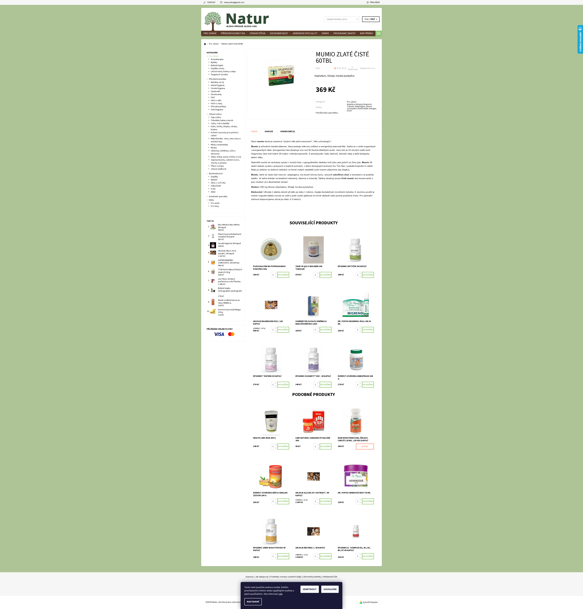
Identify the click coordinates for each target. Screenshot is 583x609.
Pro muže (215, 203)
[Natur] (241, 19)
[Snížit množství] (276, 276)
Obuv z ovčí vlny (218, 182)
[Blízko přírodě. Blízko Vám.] (205, 43)
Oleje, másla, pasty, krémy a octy (226, 156)
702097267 (211, 2)
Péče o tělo (216, 100)
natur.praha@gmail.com (234, 2)
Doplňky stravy (217, 68)
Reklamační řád (330, 577)
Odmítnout (310, 589)
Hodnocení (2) (287, 131)
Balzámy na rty (217, 82)
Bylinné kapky (217, 65)
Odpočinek (216, 185)
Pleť (213, 97)
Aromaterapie (217, 59)
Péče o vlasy (216, 103)
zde (280, 594)
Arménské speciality (305, 33)
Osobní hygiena (218, 88)
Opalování (215, 91)
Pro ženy (215, 206)
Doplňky (214, 176)
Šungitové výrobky (219, 74)
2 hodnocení (353, 68)
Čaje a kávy (216, 117)
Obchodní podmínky (312, 577)
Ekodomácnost (279, 33)
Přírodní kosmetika (233, 33)
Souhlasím (330, 589)
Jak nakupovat (261, 577)
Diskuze (269, 131)
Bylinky (214, 62)
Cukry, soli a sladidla (220, 123)
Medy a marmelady (219, 144)
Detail (365, 446)
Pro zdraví (209, 33)
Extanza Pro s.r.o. (368, 68)
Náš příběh (366, 33)
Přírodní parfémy (218, 106)
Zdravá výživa (257, 33)
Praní (213, 188)
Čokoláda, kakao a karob (222, 120)
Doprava (249, 577)
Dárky (325, 33)
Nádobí (214, 179)
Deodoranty (216, 94)
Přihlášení (375, 2)
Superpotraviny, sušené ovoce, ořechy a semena (225, 161)
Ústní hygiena (217, 109)
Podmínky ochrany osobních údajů (285, 577)
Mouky (214, 147)
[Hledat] (357, 19)
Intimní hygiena (217, 85)
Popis (254, 131)
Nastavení (253, 601)
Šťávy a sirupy (217, 166)
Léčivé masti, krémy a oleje (223, 71)
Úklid (213, 191)
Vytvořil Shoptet (370, 602)
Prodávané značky (344, 33)
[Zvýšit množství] (276, 273)
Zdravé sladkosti (218, 169)
